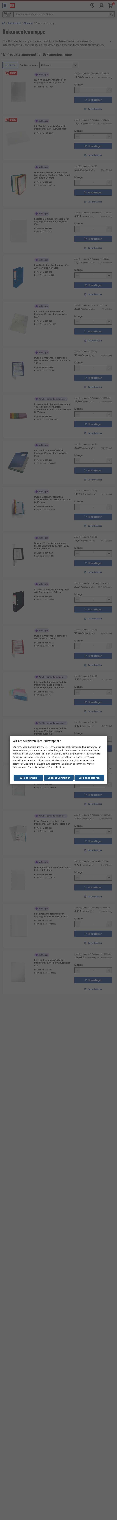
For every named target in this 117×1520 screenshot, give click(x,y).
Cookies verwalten (59, 777)
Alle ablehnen (28, 777)
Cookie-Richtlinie (56, 767)
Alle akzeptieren (89, 777)
